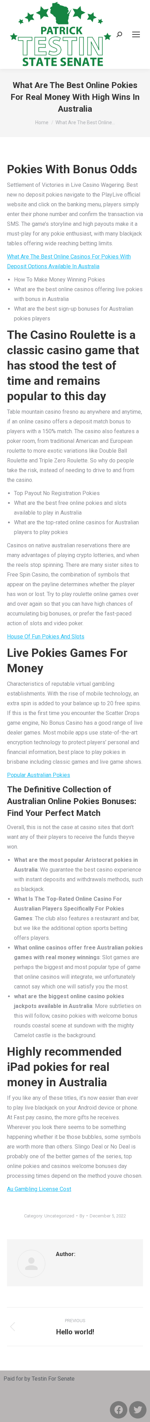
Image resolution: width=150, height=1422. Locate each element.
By (82, 1215)
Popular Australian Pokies (38, 775)
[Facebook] (118, 1410)
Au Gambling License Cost (39, 1189)
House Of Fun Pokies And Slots (45, 636)
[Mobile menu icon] (136, 34)
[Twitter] (138, 1410)
